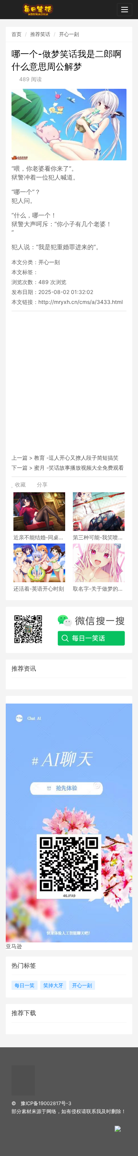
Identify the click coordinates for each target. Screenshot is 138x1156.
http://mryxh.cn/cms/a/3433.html (80, 302)
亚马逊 (14, 946)
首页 (16, 34)
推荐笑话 (40, 34)
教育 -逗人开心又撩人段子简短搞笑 (76, 457)
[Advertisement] (69, 384)
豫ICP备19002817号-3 (46, 1103)
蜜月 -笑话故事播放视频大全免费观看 (79, 467)
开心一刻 (69, 34)
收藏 (20, 484)
